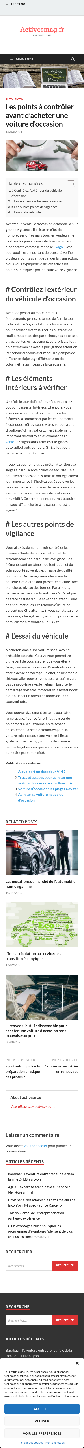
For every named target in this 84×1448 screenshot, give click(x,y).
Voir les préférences (42, 1433)
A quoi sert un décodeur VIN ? (41, 771)
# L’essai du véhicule (26, 212)
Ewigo (58, 247)
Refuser (42, 1421)
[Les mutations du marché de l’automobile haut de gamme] (42, 854)
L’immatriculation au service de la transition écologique (34, 956)
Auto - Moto (14, 99)
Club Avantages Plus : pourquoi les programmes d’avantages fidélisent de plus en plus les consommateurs (40, 1231)
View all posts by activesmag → (32, 1106)
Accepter (42, 1409)
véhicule (12, 441)
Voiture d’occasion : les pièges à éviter (48, 789)
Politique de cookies (31, 1442)
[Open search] (72, 59)
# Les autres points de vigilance (34, 207)
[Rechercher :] (42, 1266)
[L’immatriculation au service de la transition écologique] (42, 926)
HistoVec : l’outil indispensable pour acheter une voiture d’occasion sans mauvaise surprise (36, 1030)
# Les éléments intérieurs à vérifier (37, 201)
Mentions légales (55, 1442)
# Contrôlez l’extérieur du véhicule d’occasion (36, 193)
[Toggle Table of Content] (69, 184)
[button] (77, 1363)
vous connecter (35, 1145)
